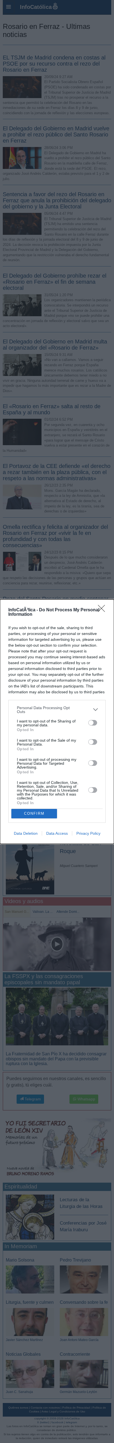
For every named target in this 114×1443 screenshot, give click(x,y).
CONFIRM (34, 813)
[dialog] (57, 721)
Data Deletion (26, 833)
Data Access (57, 833)
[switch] (92, 723)
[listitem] (57, 710)
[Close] (103, 610)
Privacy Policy (88, 833)
